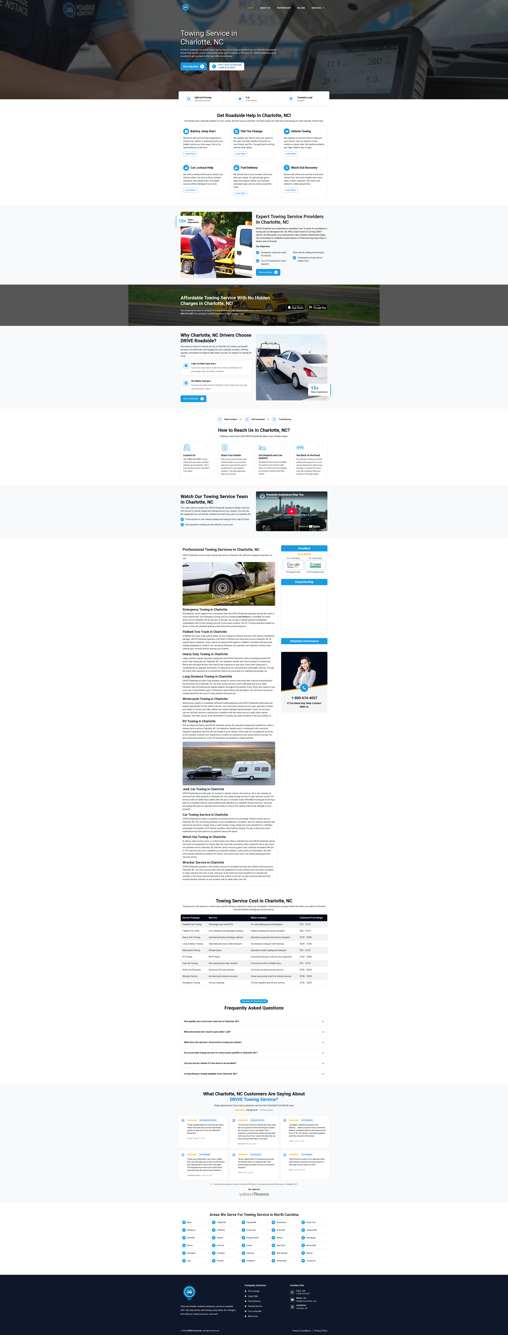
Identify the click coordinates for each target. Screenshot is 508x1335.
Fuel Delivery (249, 167)
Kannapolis (311, 1238)
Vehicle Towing (301, 131)
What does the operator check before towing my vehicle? (213, 1042)
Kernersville (311, 1245)
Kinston (309, 1253)
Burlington (191, 1253)
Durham (220, 1261)
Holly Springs (282, 1253)
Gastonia (250, 1253)
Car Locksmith (254, 1311)
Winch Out (253, 1316)
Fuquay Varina (253, 1238)
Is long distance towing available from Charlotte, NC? (210, 1074)
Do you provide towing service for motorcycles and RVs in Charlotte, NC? (220, 1052)
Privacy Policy (320, 1331)
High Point (281, 1245)
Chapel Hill (221, 1222)
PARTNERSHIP (284, 8)
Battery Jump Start (203, 131)
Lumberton (311, 1261)
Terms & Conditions (301, 1331)
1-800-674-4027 (194, 459)
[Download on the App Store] (295, 307)
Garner (249, 1245)
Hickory (280, 1238)
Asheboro (191, 1230)
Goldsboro (251, 1261)
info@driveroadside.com (306, 1301)
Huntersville (281, 1261)
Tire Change (254, 1291)
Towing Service (255, 1306)
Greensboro (281, 1222)
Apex (189, 1222)
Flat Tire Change (251, 131)
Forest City (251, 1230)
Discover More (265, 272)
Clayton (220, 1238)
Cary (189, 1261)
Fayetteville (251, 1222)
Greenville (281, 1230)
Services (317, 8)
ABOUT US (265, 8)
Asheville (191, 1238)
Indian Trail (310, 1222)
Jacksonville (311, 1230)
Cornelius (221, 1253)
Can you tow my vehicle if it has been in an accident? (210, 1063)
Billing (301, 8)
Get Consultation (190, 398)
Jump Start (253, 1296)
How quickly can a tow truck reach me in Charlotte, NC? (211, 1021)
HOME (251, 8)
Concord (220, 1245)
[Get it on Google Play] (317, 307)
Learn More (190, 153)
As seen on (254, 1189)
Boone (190, 1245)
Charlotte (221, 1230)
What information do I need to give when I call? (207, 1032)
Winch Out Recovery (304, 167)
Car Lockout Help (201, 167)
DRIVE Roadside (194, 1331)
